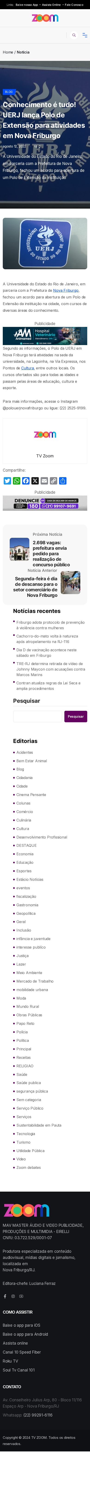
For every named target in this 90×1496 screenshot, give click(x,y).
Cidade (22, 786)
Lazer (21, 964)
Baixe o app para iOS (21, 1325)
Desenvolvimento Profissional (41, 837)
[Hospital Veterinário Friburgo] (45, 336)
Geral (21, 921)
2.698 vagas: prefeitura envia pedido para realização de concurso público (51, 553)
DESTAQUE (26, 845)
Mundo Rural (27, 1006)
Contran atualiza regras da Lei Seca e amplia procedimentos (48, 686)
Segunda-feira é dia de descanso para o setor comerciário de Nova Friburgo (35, 587)
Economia (24, 854)
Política (22, 1040)
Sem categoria (28, 1099)
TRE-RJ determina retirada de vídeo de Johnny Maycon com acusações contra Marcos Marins (50, 669)
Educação (24, 862)
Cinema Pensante (31, 794)
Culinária (23, 820)
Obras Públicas (29, 1015)
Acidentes (24, 752)
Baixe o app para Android (25, 1334)
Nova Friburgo (65, 290)
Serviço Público (29, 1108)
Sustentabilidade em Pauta (38, 1125)
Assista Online (51, 4)
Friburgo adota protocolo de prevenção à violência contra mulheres (50, 625)
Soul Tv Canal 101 (19, 1370)
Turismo (23, 1142)
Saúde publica (28, 1082)
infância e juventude (33, 938)
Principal (23, 1049)
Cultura (27, 368)
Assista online (15, 1343)
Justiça (22, 955)
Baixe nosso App (27, 4)
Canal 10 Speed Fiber (22, 1352)
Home (8, 52)
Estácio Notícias (29, 879)
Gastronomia (27, 905)
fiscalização (26, 896)
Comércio (24, 811)
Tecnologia (25, 1133)
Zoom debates (28, 1167)
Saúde (21, 1074)
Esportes (23, 871)
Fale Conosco (74, 4)
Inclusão (23, 930)
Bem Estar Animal (31, 761)
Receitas (23, 1057)
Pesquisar (26, 701)
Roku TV (10, 1361)
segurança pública (32, 1091)
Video (21, 1159)
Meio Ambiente (29, 972)
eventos (23, 888)
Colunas (23, 803)
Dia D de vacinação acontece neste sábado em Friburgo (46, 653)
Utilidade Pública (30, 1150)
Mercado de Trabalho (35, 981)
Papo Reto (25, 1023)
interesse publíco (31, 947)
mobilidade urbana (32, 989)
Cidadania (24, 777)
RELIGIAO (24, 1066)
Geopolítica (26, 913)
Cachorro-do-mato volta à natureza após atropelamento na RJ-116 (47, 639)
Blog (9, 92)
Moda (21, 998)
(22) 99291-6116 (38, 1415)
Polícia (22, 1032)
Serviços (23, 1116)
